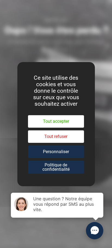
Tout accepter (56, 121)
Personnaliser (56, 151)
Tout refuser (55, 136)
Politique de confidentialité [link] (56, 167)
